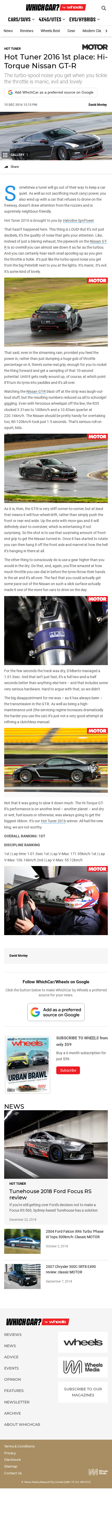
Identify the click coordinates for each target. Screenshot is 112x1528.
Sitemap (10, 1466)
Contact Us (13, 1473)
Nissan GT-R (36, 391)
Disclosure (12, 1460)
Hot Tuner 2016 (53, 821)
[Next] (106, 31)
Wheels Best (50, 31)
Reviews (26, 31)
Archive (12, 1413)
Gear (71, 31)
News (8, 31)
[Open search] (103, 8)
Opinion (12, 1379)
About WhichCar (22, 1424)
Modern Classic (95, 31)
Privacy (10, 1453)
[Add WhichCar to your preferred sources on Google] (56, 1012)
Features (14, 1390)
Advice (11, 1357)
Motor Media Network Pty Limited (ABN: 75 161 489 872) (57, 1482)
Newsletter (16, 1402)
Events (11, 1368)
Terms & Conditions (19, 1446)
